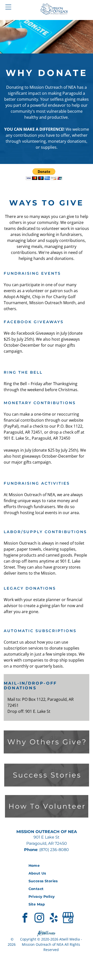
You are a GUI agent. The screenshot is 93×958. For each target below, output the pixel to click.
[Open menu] (8, 7)
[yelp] (54, 918)
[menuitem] (47, 866)
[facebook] (25, 918)
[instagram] (39, 918)
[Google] (68, 918)
